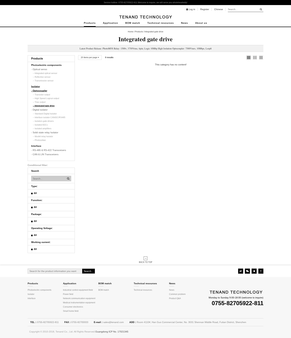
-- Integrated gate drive (44, 106)
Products (90, 23)
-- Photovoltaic (39, 140)
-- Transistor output (41, 95)
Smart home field (70, 311)
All (35, 193)
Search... (88, 271)
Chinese (218, 9)
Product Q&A (175, 298)
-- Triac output (39, 102)
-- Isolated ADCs (40, 125)
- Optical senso (39, 69)
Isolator (35, 86)
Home (130, 31)
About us (201, 23)
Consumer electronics (73, 307)
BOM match (132, 23)
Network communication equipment (79, 298)
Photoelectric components (46, 65)
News (184, 23)
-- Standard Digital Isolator (45, 114)
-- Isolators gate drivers (43, 121)
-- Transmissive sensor (43, 81)
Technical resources (160, 23)
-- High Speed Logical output (46, 98)
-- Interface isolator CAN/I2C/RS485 (49, 117)
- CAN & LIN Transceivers (44, 154)
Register (204, 9)
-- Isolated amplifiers (42, 128)
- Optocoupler (39, 90)
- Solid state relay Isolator (44, 132)
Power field (68, 294)
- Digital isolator (39, 109)
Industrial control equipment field (78, 290)
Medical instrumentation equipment (79, 302)
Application (110, 23)
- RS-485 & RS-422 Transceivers (48, 150)
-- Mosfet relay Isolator (43, 136)
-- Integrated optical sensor (45, 73)
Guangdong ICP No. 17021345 (111, 331)
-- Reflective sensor (42, 77)
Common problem (177, 294)
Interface (36, 146)
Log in (191, 9)
